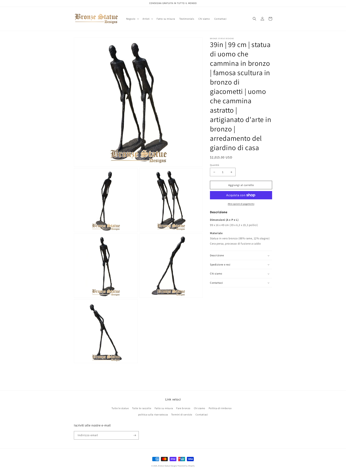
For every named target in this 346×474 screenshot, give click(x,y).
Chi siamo (199, 408)
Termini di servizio (181, 414)
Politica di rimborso (220, 408)
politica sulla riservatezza (153, 414)
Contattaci (202, 414)
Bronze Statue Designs (167, 466)
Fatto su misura (164, 408)
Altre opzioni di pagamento (241, 203)
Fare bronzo (183, 408)
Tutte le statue (120, 408)
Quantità (214, 165)
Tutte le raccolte (141, 408)
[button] (132, 19)
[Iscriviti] (135, 435)
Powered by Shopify (186, 466)
